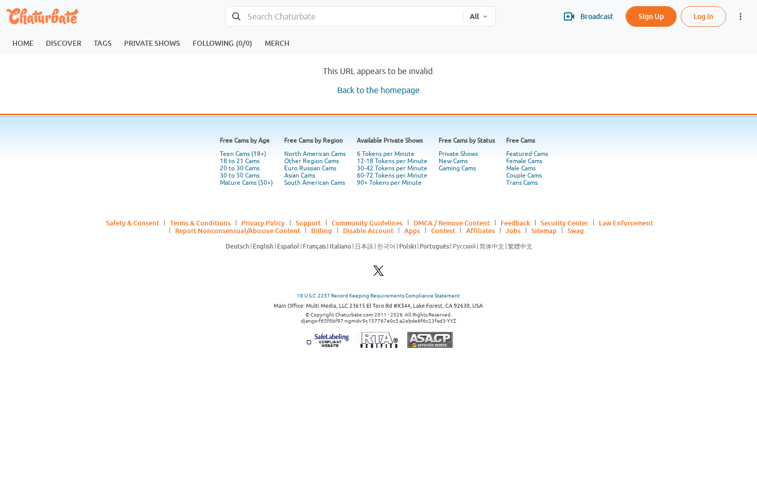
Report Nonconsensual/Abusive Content (237, 230)
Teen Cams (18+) (243, 153)
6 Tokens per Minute (386, 153)
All (474, 16)
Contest (443, 230)
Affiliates (480, 230)
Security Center (564, 223)
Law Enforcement (626, 223)
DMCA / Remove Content (452, 223)
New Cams (453, 161)
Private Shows (458, 153)
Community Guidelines (367, 223)
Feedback (515, 223)
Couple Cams (524, 175)
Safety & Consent (132, 223)
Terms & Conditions (200, 223)
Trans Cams (522, 182)
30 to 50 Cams (240, 175)
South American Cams (314, 182)
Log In (703, 16)
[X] (378, 273)
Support (308, 223)
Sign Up (651, 16)
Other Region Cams (311, 161)
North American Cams (315, 153)
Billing (321, 230)
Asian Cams (299, 175)
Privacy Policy (263, 223)
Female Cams (524, 161)
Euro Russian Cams (310, 168)
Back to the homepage (378, 90)
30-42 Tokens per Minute (392, 168)
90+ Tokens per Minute (389, 182)
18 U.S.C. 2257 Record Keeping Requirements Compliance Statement (378, 295)
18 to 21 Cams (240, 161)
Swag (575, 230)
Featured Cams (527, 153)
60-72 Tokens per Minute (392, 175)
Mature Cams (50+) (246, 182)
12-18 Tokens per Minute (392, 161)
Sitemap (544, 230)
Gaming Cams (457, 168)
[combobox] (344, 17)
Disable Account (368, 230)
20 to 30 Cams (240, 168)
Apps (412, 230)
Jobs (513, 230)
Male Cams (521, 168)
